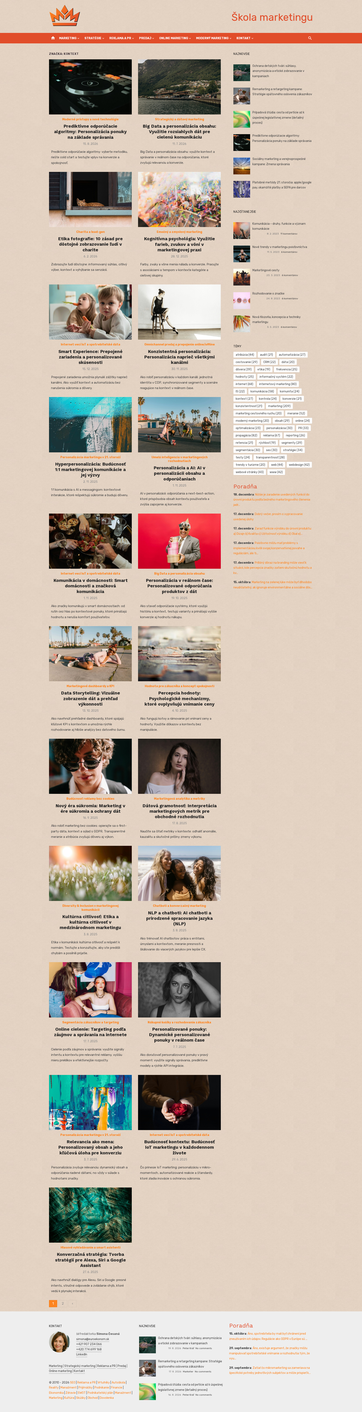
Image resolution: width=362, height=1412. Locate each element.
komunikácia (262, 391)
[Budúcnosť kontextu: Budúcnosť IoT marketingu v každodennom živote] (179, 1102)
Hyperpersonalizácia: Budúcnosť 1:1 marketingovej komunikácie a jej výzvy (90, 469)
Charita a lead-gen (90, 232)
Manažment (69, 1387)
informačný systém (276, 377)
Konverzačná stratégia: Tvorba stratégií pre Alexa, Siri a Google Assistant (90, 1260)
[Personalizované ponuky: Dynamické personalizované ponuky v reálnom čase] (179, 989)
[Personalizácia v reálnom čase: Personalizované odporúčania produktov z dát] (179, 541)
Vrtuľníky (104, 1382)
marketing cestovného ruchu (259, 413)
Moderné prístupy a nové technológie (90, 119)
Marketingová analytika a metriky (179, 799)
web (277, 465)
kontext (244, 399)
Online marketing (173, 38)
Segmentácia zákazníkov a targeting (90, 1022)
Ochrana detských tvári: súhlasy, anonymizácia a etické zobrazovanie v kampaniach (278, 71)
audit (266, 355)
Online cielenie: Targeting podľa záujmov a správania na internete (90, 1032)
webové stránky (250, 472)
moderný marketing (252, 421)
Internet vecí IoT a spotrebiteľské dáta (90, 344)
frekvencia (286, 369)
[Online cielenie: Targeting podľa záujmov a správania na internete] (90, 989)
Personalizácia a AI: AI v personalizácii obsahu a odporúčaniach (179, 473)
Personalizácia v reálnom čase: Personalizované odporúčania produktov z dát (179, 586)
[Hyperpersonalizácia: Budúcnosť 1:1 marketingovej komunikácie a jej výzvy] (90, 424)
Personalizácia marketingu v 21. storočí (90, 457)
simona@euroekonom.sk (92, 1339)
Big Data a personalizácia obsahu (179, 573)
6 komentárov (289, 251)
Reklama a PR (120, 38)
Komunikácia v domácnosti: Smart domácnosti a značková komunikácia (90, 586)
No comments (203, 1348)
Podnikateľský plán (100, 1393)
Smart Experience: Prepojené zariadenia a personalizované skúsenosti (90, 357)
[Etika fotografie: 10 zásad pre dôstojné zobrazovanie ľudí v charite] (90, 199)
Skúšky (81, 1398)
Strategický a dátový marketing (179, 119)
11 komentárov (289, 233)
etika (263, 369)
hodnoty (245, 377)
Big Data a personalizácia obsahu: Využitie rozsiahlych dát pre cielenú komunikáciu (179, 131)
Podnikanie (101, 1387)
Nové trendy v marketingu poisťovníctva (279, 247)
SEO (72, 1382)
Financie (116, 1387)
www (276, 472)
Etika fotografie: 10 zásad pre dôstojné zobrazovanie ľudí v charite (90, 244)
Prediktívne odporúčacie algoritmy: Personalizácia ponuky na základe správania (90, 131)
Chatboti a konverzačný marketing (179, 906)
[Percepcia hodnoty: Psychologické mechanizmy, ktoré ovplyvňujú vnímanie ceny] (179, 653)
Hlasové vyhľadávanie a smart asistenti (90, 1247)
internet (244, 384)
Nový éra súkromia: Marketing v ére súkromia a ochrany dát (90, 808)
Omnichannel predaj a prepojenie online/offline (179, 344)
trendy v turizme (250, 465)
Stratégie (92, 38)
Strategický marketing (79, 1366)
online (302, 421)
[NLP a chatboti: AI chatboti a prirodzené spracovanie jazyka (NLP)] (179, 873)
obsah (282, 421)
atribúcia (245, 355)
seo (271, 450)
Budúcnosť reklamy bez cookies (90, 799)
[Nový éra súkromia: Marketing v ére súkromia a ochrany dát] (90, 766)
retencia (244, 443)
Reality (54, 1387)
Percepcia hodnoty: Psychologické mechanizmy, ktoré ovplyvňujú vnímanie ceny (180, 698)
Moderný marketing (212, 38)
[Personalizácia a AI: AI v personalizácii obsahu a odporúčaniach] (179, 424)
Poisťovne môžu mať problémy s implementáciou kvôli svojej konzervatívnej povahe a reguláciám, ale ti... (269, 548)
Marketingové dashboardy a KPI (90, 686)
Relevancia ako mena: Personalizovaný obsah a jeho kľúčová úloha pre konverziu (90, 1147)
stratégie (293, 450)
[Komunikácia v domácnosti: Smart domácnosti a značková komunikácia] (90, 541)
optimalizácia (248, 428)
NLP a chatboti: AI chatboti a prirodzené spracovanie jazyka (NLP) (179, 918)
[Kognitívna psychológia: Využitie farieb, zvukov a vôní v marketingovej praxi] (179, 199)
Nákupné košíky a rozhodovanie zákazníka (179, 1022)
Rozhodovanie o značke (268, 293)
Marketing (67, 38)
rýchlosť (267, 443)
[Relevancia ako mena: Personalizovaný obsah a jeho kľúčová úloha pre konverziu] (90, 1102)
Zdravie (71, 1393)
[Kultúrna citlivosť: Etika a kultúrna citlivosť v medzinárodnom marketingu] (90, 873)
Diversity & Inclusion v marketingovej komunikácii (90, 907)
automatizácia (292, 355)
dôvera (244, 369)
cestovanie (246, 362)
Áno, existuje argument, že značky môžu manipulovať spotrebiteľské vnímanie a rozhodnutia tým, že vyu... (269, 1353)
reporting (295, 435)
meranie (296, 413)
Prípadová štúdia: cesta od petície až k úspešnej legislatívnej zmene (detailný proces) (278, 118)
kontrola (268, 399)
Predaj (145, 38)
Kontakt (244, 38)
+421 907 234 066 (89, 1344)
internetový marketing (278, 384)
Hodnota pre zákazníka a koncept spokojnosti (179, 686)
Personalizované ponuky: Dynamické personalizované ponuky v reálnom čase (179, 1035)
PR (303, 428)
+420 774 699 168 (89, 1349)
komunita (289, 391)
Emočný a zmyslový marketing (179, 232)
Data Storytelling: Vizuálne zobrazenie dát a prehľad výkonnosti (90, 698)
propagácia (246, 435)
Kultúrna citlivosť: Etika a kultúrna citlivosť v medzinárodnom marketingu (90, 922)
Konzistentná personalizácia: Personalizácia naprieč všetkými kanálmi (179, 357)
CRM (269, 362)
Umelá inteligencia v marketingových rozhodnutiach (179, 459)
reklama (271, 435)
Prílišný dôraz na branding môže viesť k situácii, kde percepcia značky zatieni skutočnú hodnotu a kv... (272, 568)
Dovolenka (107, 1398)
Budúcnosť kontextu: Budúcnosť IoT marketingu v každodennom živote (179, 1147)
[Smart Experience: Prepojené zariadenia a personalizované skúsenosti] (90, 312)
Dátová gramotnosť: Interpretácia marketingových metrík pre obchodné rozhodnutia (179, 811)
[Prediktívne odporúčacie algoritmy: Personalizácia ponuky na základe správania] (90, 86)
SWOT (82, 1393)
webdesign (299, 465)
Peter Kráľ (188, 1348)
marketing (279, 406)
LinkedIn (81, 1354)
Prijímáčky (86, 1387)
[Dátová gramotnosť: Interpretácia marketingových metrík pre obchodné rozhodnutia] (179, 766)
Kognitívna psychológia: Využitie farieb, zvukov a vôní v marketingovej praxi (179, 244)
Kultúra (69, 1398)
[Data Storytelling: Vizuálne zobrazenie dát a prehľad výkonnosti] (90, 653)
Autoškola (118, 1382)
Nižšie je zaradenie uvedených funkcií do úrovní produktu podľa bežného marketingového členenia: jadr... (272, 500)
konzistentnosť (249, 406)
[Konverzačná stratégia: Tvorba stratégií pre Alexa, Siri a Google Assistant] (90, 1215)
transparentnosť (270, 457)
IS (240, 391)
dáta (288, 362)
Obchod (93, 1398)
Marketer (188, 1371)
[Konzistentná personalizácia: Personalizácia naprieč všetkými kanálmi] (179, 312)
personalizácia (279, 428)
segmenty (292, 443)
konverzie (292, 399)
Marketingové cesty (265, 270)
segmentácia (248, 450)
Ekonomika (56, 1393)
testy (243, 457)
